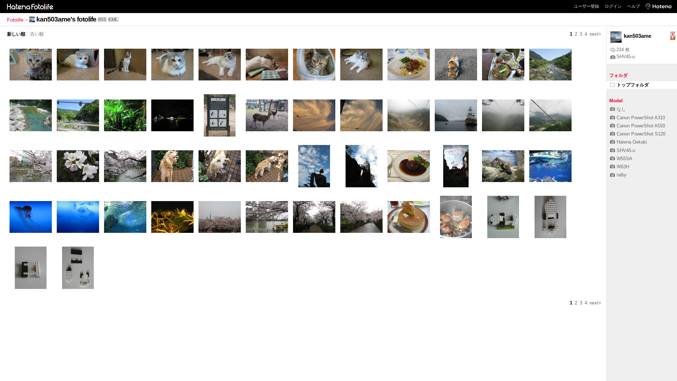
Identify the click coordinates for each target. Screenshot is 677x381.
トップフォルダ (633, 84)
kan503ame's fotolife (66, 19)
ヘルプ (633, 6)
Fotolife (15, 20)
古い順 (37, 34)
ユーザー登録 (586, 6)
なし (621, 109)
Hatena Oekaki (632, 142)
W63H (623, 166)
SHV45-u (625, 56)
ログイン (613, 6)
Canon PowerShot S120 (641, 134)
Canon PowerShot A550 (641, 125)
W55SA (624, 158)
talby (622, 174)
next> (595, 34)
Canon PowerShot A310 (641, 117)
